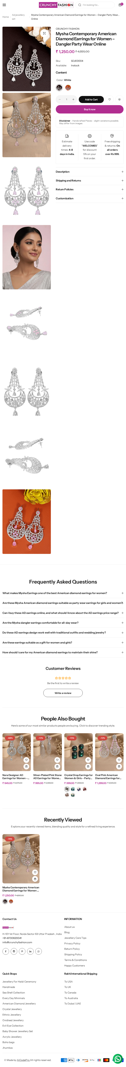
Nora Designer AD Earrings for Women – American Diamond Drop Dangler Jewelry (15, 777)
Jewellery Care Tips (75, 937)
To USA (68, 981)
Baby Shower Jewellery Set (17, 1031)
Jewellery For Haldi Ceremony (19, 981)
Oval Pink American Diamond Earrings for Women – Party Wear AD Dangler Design (107, 777)
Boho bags (8, 1042)
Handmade (8, 987)
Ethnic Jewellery (11, 1014)
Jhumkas (7, 1047)
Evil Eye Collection (12, 1025)
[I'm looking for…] (79, 5)
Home (5, 16)
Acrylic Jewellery (12, 1036)
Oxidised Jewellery (13, 1020)
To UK (67, 987)
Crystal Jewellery (12, 1009)
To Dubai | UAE (72, 1003)
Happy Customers (74, 965)
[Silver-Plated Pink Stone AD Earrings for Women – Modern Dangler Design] (47, 752)
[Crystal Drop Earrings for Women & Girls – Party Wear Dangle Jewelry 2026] (78, 752)
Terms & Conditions (75, 960)
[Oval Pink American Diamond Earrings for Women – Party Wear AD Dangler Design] (109, 752)
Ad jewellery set (18, 16)
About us (69, 926)
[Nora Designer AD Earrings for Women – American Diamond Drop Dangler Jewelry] (16, 752)
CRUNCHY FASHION (67, 28)
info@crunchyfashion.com (17, 942)
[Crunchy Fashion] (56, 5)
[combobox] (95, 5)
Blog (67, 932)
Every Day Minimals (13, 998)
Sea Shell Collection (13, 992)
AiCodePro (23, 1060)
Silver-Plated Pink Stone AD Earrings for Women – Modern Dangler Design (47, 777)
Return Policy (72, 948)
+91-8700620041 (12, 938)
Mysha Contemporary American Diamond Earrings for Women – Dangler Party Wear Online (20, 889)
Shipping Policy (73, 954)
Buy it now (89, 109)
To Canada (70, 992)
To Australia (71, 998)
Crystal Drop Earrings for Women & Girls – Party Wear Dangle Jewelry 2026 (78, 777)
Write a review (63, 693)
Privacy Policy (72, 943)
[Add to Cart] (26, 766)
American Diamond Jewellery (19, 1003)
